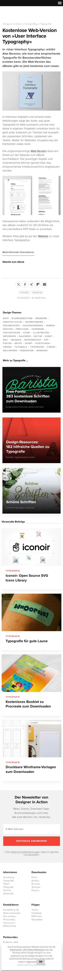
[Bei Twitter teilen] (19, 283)
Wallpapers (10, 350)
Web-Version (39, 151)
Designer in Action (19, 14)
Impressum (31, 962)
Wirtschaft (8, 893)
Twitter (35, 909)
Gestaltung (8, 877)
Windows (42, 350)
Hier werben (9, 916)
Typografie (46, 24)
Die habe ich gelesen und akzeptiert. (32, 853)
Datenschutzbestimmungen (25, 852)
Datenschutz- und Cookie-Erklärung (26, 950)
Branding (41, 318)
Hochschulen (11, 332)
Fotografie (8, 887)
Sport (28, 343)
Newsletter (37, 919)
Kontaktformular (11, 909)
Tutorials (21, 347)
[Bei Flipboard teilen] (38, 283)
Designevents (11, 325)
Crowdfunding (34, 322)
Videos (51, 347)
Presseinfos (9, 919)
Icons (26, 332)
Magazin (16, 340)
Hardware (38, 329)
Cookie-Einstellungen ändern (31, 965)
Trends (7, 347)
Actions (35, 880)
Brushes (36, 884)
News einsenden (12, 913)
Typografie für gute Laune (27, 641)
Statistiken (42, 343)
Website (43, 236)
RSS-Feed (37, 916)
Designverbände (33, 325)
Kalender (25, 336)
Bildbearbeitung (22, 318)
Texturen (36, 887)
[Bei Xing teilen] (31, 283)
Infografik (9, 336)
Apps (6, 318)
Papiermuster (32, 340)
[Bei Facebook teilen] (25, 283)
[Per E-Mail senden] (44, 283)
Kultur (38, 336)
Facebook (37, 913)
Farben (50, 325)
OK (41, 961)
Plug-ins (36, 890)
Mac (5, 340)
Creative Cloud (12, 322)
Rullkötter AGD (10, 942)
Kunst (48, 336)
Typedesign (37, 292)
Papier (6, 884)
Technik (7, 890)
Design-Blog (31, 24)
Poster (7, 343)
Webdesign (26, 350)
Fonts (34, 877)
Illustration (41, 332)
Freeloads (24, 292)
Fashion (8, 329)
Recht (18, 343)
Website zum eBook (13, 261)
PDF (46, 340)
